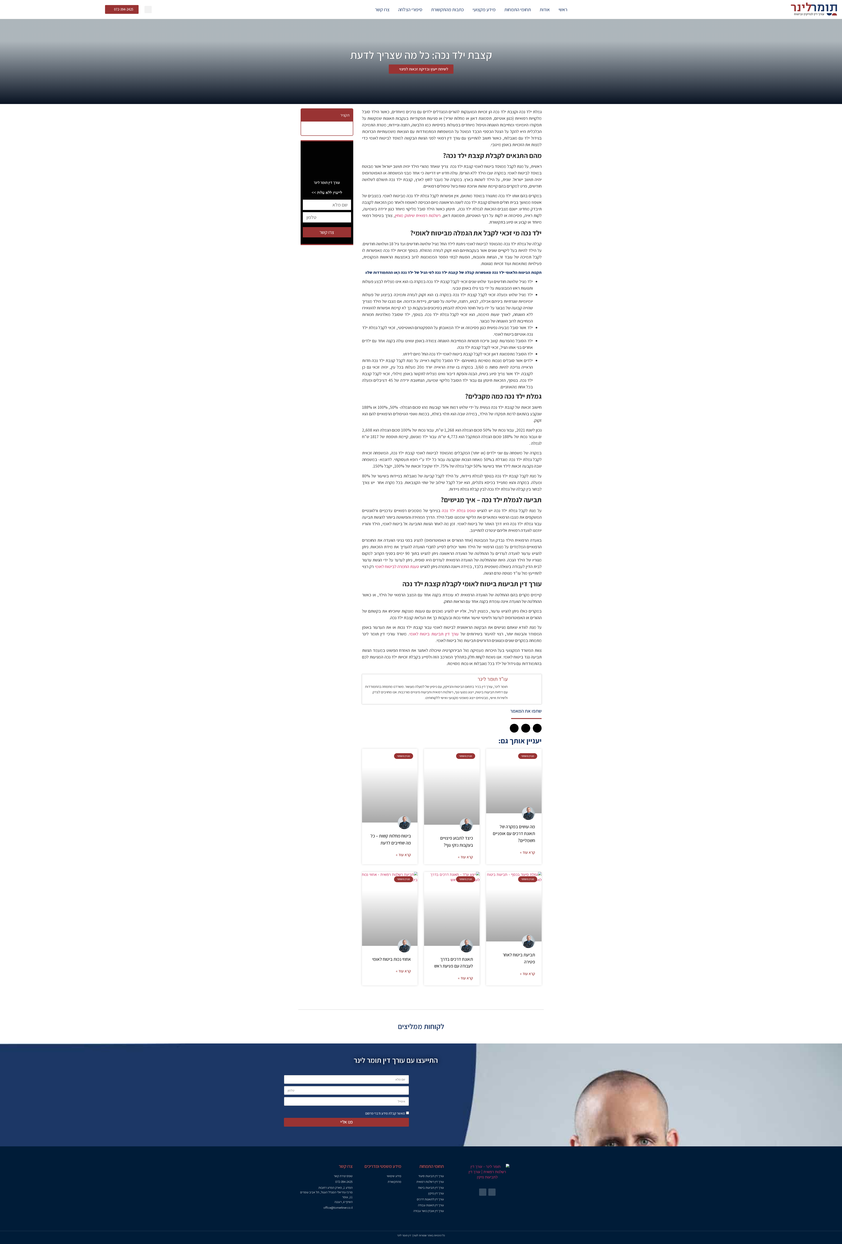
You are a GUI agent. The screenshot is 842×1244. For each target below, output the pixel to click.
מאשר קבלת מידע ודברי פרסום (385, 1113)
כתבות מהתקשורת (447, 9)
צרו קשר (382, 9)
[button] (148, 9)
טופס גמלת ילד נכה (459, 510)
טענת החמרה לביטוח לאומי (397, 566)
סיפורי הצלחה (410, 9)
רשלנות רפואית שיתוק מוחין (418, 215)
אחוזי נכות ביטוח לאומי (391, 959)
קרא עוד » (527, 852)
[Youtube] (482, 1192)
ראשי (562, 9)
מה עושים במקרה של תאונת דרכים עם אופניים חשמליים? (514, 833)
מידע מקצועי (484, 9)
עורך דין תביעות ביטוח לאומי (434, 634)
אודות (545, 9)
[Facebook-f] (492, 1192)
